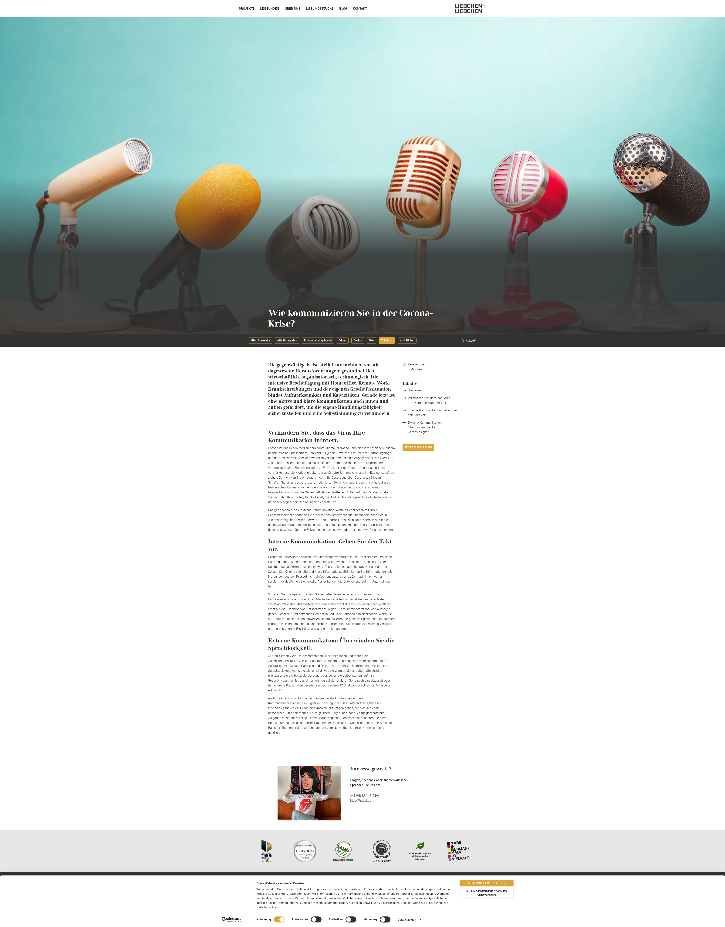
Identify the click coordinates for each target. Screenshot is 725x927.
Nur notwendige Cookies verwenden (486, 893)
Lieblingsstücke (320, 8)
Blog (343, 8)
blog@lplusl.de (360, 800)
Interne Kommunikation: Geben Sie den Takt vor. (432, 412)
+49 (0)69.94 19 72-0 (364, 795)
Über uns (292, 8)
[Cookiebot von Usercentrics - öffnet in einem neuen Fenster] (231, 919)
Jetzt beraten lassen (418, 447)
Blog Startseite (260, 340)
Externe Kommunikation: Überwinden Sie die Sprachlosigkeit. (425, 427)
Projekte (247, 8)
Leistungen (269, 8)
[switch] (316, 919)
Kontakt (360, 8)
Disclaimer (415, 390)
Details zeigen (406, 919)
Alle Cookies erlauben (487, 883)
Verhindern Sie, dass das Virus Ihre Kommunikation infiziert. (429, 400)
